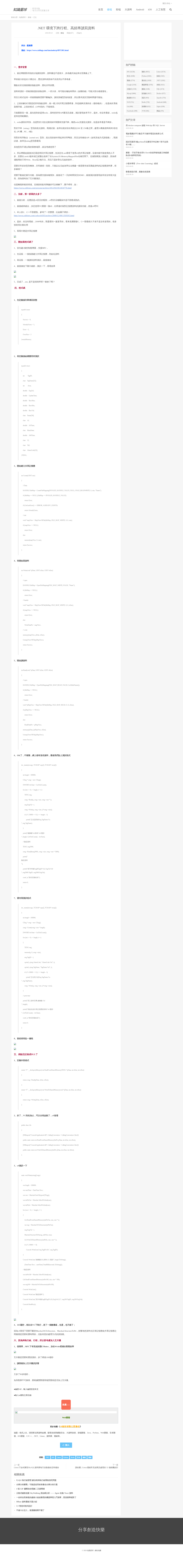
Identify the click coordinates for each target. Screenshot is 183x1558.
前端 (118, 9)
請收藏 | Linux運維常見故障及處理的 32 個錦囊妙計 (96, 1468)
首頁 (100, 9)
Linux (59, 1457)
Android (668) (161, 102)
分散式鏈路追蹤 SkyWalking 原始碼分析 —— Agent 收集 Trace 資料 (44, 1493)
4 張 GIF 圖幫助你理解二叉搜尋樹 (30, 1489)
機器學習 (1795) (147, 85)
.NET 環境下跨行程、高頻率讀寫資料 (66, 28)
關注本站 (167, 3)
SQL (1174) (160, 89)
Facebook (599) (132, 111)
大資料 (128, 9)
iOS (150, 9)
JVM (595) (145, 111)
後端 (109, 9)
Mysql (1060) (131, 93)
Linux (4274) (161, 72)
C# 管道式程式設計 (24, 1506)
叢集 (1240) (146, 89)
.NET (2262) (161, 80)
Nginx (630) (161, 106)
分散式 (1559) (131, 89)
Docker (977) (161, 93)
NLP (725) (130, 102)
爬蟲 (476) (160, 111)
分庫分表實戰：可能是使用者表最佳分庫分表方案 (37, 1485)
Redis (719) (146, 102)
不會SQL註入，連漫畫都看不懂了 (30, 1510)
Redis (73, 1457)
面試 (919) (145, 98)
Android (140, 9)
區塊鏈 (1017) (146, 93)
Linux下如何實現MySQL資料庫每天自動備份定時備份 (36, 1468)
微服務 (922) (131, 98)
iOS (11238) (131, 72)
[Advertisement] (148, 41)
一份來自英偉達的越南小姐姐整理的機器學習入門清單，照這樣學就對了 (46, 1497)
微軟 (84, 1457)
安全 (78, 1457)
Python (65, 1457)
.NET (47, 1457)
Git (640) (130, 106)
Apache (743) (161, 98)
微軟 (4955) (146, 72)
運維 (90, 1457)
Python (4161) (146, 76)
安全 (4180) (131, 76)
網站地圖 (98, 1550)
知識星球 (20, 9)
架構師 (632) (146, 106)
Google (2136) (131, 85)
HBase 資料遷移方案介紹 (26, 1502)
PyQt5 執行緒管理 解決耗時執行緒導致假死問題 (36, 1480)
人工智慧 (160, 9)
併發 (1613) (161, 85)
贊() (67, 1445)
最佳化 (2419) (146, 80)
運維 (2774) (131, 80)
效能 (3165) (161, 76)
